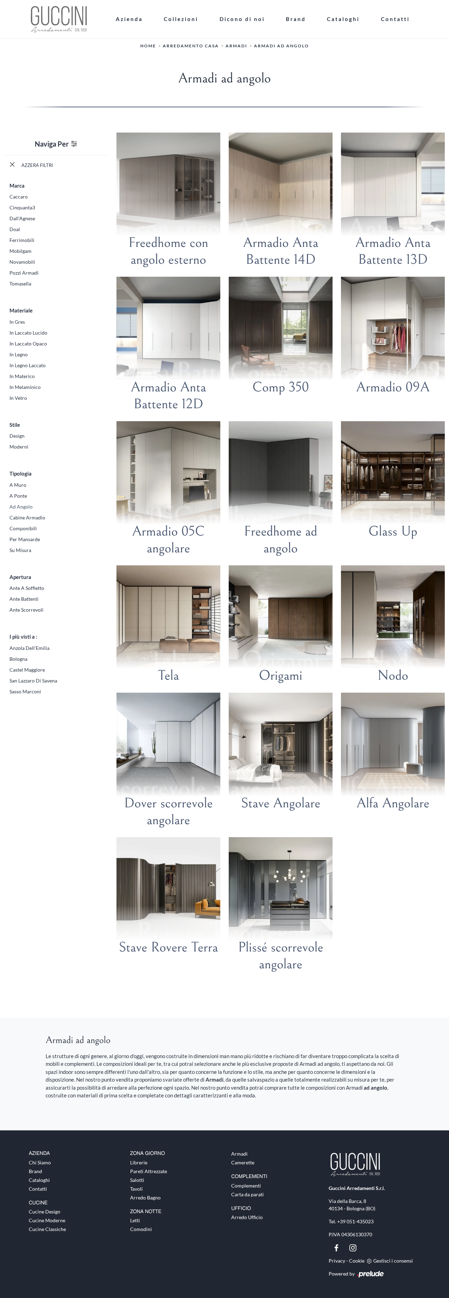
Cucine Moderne (47, 1220)
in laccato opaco (28, 344)
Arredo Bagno (145, 1198)
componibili (23, 528)
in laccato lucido (28, 333)
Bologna (18, 659)
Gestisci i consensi (393, 1261)
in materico (22, 376)
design (17, 436)
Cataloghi (343, 19)
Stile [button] (14, 425)
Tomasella (20, 284)
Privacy (337, 1261)
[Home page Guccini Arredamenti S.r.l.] (67, 19)
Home (148, 45)
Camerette (242, 1162)
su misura (20, 550)
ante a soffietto (26, 588)
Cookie (356, 1261)
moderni (18, 447)
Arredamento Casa (191, 45)
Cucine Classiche (47, 1229)
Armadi (236, 45)
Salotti (137, 1180)
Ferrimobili (21, 240)
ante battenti (24, 599)
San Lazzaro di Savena (33, 681)
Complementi (246, 1186)
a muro (17, 485)
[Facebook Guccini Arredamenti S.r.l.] (337, 1247)
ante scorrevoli (26, 610)
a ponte (18, 496)
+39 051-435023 (355, 1221)
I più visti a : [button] (23, 636)
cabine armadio (27, 517)
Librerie (138, 1162)
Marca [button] (17, 185)
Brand (296, 19)
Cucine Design (44, 1212)
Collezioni (181, 19)
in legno (18, 354)
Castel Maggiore (27, 670)
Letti (135, 1220)
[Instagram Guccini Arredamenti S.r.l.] (353, 1247)
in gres (17, 322)
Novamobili (22, 262)
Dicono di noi (242, 19)
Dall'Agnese (22, 218)
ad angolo (21, 507)
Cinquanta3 (22, 207)
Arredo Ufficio (247, 1217)
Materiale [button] (21, 310)
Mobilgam (20, 251)
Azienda (129, 19)
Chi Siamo (40, 1162)
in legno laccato (27, 365)
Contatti (395, 19)
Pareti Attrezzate (148, 1171)
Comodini (141, 1229)
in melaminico (25, 387)
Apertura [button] (20, 577)
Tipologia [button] (20, 473)
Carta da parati (247, 1194)
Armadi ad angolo (281, 45)
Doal (14, 229)
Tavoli (136, 1189)
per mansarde (24, 539)
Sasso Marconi (25, 691)
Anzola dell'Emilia (29, 648)
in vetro (18, 398)
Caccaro (18, 197)
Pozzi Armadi (24, 273)
